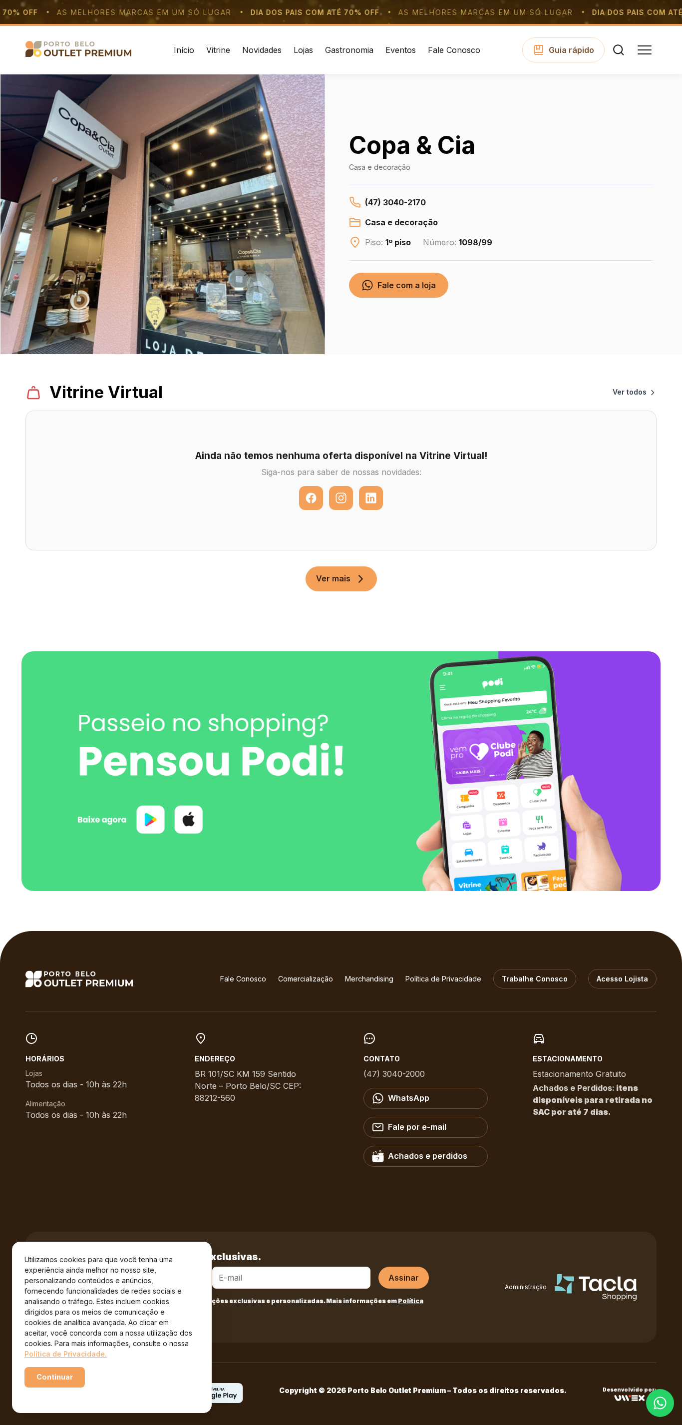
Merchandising (369, 978)
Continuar (54, 1377)
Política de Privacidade (443, 978)
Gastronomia (349, 49)
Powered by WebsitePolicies (66, 1394)
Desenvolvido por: (630, 1390)
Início (184, 49)
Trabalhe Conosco (535, 978)
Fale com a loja (406, 285)
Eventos (400, 49)
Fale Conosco (454, 49)
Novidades (262, 49)
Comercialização (305, 978)
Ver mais (333, 578)
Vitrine (218, 49)
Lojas (303, 49)
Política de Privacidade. (65, 1354)
